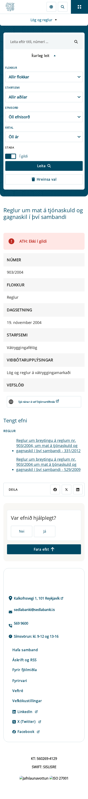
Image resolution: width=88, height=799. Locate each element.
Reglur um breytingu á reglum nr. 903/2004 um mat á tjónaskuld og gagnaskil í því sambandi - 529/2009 (48, 464)
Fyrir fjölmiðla (24, 669)
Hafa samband (25, 650)
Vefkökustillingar (27, 700)
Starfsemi (12, 87)
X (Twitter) (27, 721)
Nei (21, 531)
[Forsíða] (12, 7)
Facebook (26, 731)
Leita (41, 165)
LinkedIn (25, 711)
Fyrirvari (19, 680)
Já (44, 531)
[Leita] (76, 42)
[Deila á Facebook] (55, 489)
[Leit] (62, 7)
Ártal (9, 127)
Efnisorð (11, 108)
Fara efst (41, 549)
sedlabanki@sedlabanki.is (34, 609)
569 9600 (21, 623)
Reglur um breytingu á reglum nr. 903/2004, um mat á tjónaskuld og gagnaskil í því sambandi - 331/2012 (48, 445)
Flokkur (11, 68)
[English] (51, 7)
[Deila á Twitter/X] (66, 489)
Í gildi (23, 156)
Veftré (17, 690)
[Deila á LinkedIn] (78, 489)
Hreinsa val (47, 179)
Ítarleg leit (41, 55)
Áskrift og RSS (24, 660)
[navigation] (79, 7)
